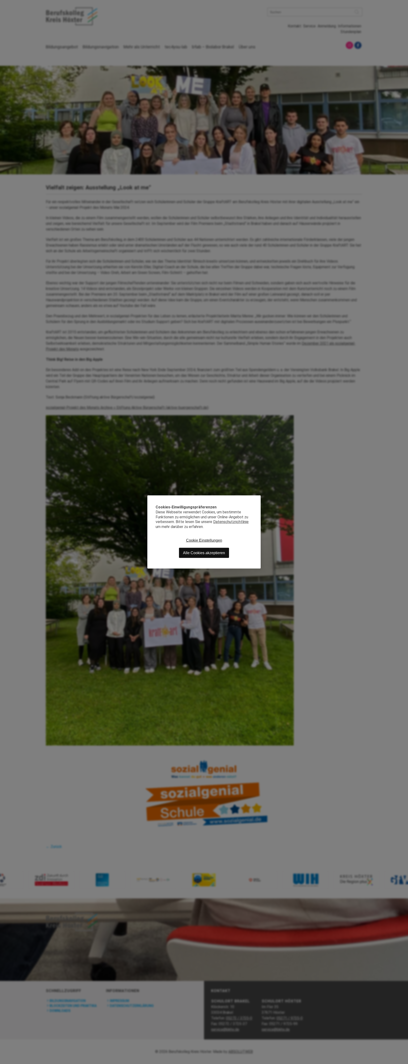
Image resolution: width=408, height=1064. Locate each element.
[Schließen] (257, 499)
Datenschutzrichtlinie (231, 521)
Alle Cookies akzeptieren (204, 553)
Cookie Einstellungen (204, 540)
